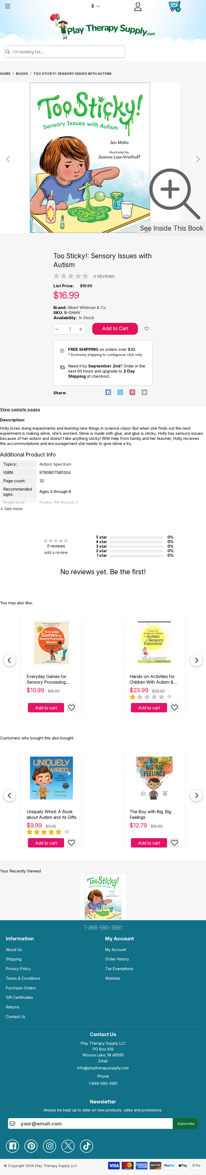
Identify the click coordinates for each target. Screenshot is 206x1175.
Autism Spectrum (55, 464)
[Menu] (7, 6)
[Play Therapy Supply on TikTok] (89, 1144)
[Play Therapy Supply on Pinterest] (33, 1144)
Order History (117, 959)
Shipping (13, 959)
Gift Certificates (19, 997)
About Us (14, 949)
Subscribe (186, 1123)
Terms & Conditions (23, 978)
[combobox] (68, 52)
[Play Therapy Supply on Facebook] (15, 1144)
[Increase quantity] (81, 329)
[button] (57, 329)
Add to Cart (115, 328)
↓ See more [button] (11, 508)
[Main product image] (90, 231)
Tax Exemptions (119, 968)
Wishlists (112, 978)
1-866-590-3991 (103, 927)
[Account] (138, 7)
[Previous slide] (10, 660)
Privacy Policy (18, 968)
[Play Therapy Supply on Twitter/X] (70, 1144)
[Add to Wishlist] (71, 707)
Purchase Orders (21, 988)
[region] (103, 159)
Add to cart (46, 707)
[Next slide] (196, 660)
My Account (115, 949)
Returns (12, 1007)
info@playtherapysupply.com (103, 1068)
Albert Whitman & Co (87, 307)
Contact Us (15, 1016)
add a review (56, 552)
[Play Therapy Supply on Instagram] (52, 1144)
